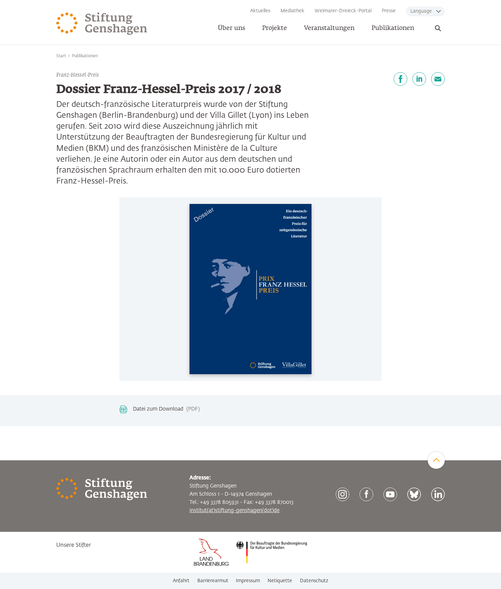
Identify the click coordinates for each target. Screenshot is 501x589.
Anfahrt (181, 580)
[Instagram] (342, 494)
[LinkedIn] (419, 79)
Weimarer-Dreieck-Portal (343, 11)
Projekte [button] (274, 28)
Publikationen (392, 28)
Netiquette (280, 580)
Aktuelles (260, 11)
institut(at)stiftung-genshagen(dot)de (234, 510)
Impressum (248, 580)
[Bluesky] (414, 494)
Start (61, 56)
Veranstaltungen (329, 28)
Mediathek (292, 11)
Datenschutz (314, 580)
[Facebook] (400, 79)
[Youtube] (390, 494)
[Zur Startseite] (102, 24)
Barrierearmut (212, 580)
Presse (389, 11)
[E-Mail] (438, 79)
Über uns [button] (231, 28)
